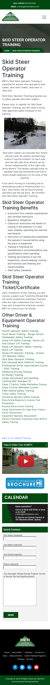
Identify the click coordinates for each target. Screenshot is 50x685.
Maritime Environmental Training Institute (28, 680)
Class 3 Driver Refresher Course (20, 387)
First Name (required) (12, 535)
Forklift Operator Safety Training (20, 331)
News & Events (15, 655)
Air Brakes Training (12, 374)
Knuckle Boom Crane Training (17, 406)
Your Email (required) (12, 554)
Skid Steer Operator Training (18, 359)
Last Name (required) (12, 545)
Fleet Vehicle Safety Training (18, 390)
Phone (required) (10, 564)
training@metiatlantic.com (28, 6)
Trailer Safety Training (14, 393)
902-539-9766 (30, 3)
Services (29, 659)
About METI (17, 652)
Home (6, 51)
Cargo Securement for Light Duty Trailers (23, 409)
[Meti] (10, 16)
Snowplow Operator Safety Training (20, 397)
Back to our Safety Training (16, 438)
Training (20, 659)
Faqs (5, 655)
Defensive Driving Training (17, 371)
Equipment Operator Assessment (19, 415)
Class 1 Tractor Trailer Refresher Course (24, 384)
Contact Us (39, 652)
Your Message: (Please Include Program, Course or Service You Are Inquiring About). (24, 575)
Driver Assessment (12, 412)
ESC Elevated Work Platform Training (23, 362)
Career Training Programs (34, 655)
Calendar (16, 497)
